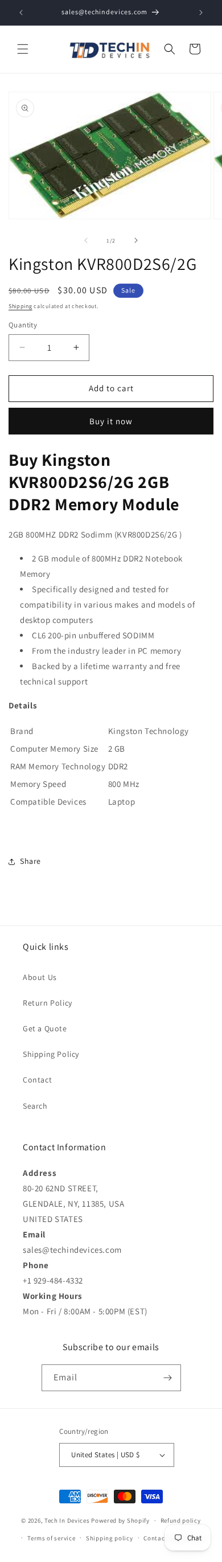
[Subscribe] (167, 1377)
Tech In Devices (67, 1520)
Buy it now (111, 421)
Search (35, 1106)
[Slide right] (136, 240)
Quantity (23, 325)
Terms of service (51, 1538)
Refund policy (181, 1520)
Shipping (20, 306)
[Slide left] (85, 240)
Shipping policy (109, 1538)
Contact (37, 1080)
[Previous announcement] (21, 12)
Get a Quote (45, 1028)
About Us (40, 977)
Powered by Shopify (120, 1520)
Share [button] (30, 861)
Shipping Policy (51, 1054)
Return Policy (47, 1003)
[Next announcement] (200, 12)
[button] (22, 49)
